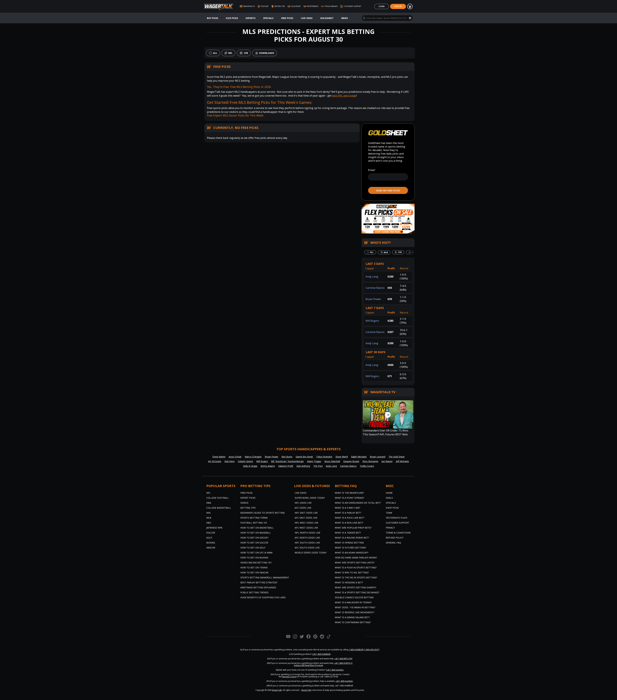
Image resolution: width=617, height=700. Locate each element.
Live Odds (307, 18)
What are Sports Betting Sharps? (355, 587)
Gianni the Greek (304, 456)
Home (389, 492)
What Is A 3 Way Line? (347, 507)
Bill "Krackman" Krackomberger (287, 461)
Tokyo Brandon (324, 456)
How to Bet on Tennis (254, 567)
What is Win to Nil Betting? (352, 572)
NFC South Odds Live (307, 542)
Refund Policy (394, 537)
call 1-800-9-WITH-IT (343, 663)
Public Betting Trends (254, 592)
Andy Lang (372, 276)
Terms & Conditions (398, 532)
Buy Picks (212, 18)
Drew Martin (218, 456)
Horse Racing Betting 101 (256, 562)
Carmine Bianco (375, 288)
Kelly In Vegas (250, 465)
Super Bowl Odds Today (310, 497)
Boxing (210, 542)
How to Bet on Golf (252, 547)
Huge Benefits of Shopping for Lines (263, 597)
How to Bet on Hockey (254, 537)
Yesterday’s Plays (396, 517)
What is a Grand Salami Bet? (352, 617)
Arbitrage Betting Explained (258, 587)
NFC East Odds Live (306, 512)
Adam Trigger (314, 461)
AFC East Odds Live (306, 517)
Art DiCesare (214, 461)
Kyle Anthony (303, 465)
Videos (244, 502)
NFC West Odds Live (306, 522)
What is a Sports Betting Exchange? (357, 592)
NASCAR (210, 547)
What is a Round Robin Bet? (352, 537)
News (344, 18)
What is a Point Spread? (349, 497)
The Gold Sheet (397, 456)
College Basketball (218, 507)
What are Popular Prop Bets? (353, 527)
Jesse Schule (235, 456)
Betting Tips (248, 507)
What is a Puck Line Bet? (349, 517)
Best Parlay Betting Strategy (258, 582)
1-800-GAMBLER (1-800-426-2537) (364, 649)
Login (382, 6)
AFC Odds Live (303, 507)
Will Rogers (372, 321)
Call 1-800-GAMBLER (321, 654)
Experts (250, 18)
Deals (389, 497)
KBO (208, 522)
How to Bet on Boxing (254, 557)
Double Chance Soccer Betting (354, 597)
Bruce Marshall (332, 461)
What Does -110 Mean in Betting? (355, 607)
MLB (208, 517)
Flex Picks (232, 18)
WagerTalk (277, 690)
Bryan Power (373, 299)
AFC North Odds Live (307, 537)
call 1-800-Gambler (344, 681)
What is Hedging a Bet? (349, 582)
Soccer (210, 532)
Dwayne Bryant (351, 461)
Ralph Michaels (359, 456)
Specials (268, 18)
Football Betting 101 (253, 522)
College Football (217, 497)
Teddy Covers (367, 465)
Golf (209, 537)
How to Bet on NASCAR (254, 572)
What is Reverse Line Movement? (354, 612)
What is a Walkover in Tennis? (353, 602)
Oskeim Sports (245, 461)
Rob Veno (229, 461)
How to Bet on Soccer (254, 542)
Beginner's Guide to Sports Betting (262, 512)
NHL (208, 512)
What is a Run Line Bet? (349, 522)
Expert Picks (247, 497)
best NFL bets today (344, 95)
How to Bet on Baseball (255, 532)
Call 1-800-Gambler (335, 670)
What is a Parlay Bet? (348, 512)
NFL (208, 492)
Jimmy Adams (268, 465)
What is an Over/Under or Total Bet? (358, 502)
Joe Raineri (387, 461)
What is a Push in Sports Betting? (355, 567)
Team (389, 512)
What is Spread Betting (349, 542)
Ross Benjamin (370, 461)
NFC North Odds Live (307, 532)
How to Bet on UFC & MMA (256, 552)
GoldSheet (327, 18)
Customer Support (397, 522)
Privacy (390, 527)
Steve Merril (341, 456)
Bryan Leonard (377, 456)
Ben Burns (287, 456)
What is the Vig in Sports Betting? (356, 577)
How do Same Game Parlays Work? (356, 557)
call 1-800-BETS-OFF (343, 658)
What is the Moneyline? (349, 492)
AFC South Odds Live (307, 547)
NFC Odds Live (303, 502)
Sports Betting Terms (254, 517)
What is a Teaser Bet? (348, 532)
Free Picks (287, 18)
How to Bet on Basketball (257, 527)
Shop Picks (392, 507)
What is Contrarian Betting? (353, 622)
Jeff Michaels (402, 461)
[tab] (370, 252)
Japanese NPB (214, 527)
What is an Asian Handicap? (351, 552)
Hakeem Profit (285, 465)
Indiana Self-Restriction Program (308, 665)
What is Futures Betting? (350, 547)
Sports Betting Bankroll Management (264, 577)
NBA (208, 502)
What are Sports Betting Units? (354, 562)
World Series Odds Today (310, 552)
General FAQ (393, 542)
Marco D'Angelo (253, 456)
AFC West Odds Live (306, 527)
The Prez (318, 465)
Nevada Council (289, 676)
